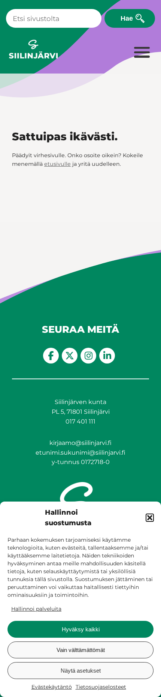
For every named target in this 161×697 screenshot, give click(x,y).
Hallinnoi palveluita (36, 608)
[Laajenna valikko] (141, 52)
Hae (127, 18)
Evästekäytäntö (51, 686)
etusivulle (57, 164)
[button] (150, 517)
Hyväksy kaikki (81, 629)
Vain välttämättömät (81, 650)
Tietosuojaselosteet (101, 686)
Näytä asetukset (81, 670)
